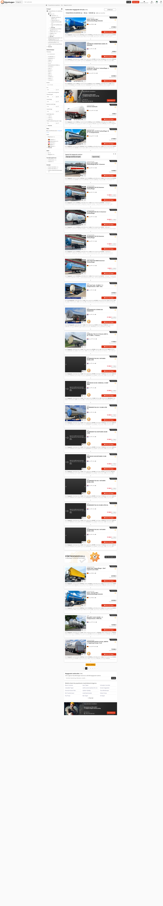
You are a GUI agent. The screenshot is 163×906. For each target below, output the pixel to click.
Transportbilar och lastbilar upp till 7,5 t (55, 29)
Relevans (110, 9)
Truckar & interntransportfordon (55, 44)
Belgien (52, 144)
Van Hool (50, 66)
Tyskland (52, 139)
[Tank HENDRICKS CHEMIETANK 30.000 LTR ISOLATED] (75, 50)
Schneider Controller (105, 685)
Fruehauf (50, 80)
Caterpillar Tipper (69, 688)
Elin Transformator (69, 693)
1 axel (50, 116)
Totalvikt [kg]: (49, 109)
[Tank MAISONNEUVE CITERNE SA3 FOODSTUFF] (75, 315)
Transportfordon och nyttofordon (55, 11)
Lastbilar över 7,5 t (55, 31)
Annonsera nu (111, 100)
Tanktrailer (54, 15)
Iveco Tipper (85, 685)
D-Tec (50, 61)
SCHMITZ (50, 76)
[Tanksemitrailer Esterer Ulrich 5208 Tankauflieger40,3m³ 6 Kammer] (75, 169)
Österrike (52, 142)
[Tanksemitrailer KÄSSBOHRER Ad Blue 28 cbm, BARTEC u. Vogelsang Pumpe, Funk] (75, 647)
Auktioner (51, 161)
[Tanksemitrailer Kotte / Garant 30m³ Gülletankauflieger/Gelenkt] (75, 25)
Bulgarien (52, 146)
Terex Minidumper (104, 690)
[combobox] (55, 137)
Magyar (50, 60)
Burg (49, 71)
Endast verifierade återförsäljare (55, 171)
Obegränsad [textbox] (51, 136)
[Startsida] (46, 5)
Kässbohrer (51, 58)
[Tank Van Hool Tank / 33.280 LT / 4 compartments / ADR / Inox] (75, 291)
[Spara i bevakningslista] (115, 20)
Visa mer (91, 698)
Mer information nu (110, 557)
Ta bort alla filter (101, 13)
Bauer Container (69, 685)
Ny (49, 152)
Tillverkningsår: (50, 94)
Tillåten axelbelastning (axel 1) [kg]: (54, 120)
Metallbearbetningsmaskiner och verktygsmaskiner (55, 38)
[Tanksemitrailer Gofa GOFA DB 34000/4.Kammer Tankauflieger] (75, 267)
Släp (52, 14)
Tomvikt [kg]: (49, 99)
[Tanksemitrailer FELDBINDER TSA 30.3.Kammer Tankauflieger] (75, 193)
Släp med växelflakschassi (56, 25)
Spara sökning (91, 664)
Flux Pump (67, 695)
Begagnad (51, 154)
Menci (50, 75)
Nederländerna (54, 141)
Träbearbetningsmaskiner (55, 40)
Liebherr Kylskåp (87, 690)
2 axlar (50, 117)
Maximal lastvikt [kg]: (51, 104)
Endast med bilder (53, 167)
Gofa (49, 73)
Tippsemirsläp (55, 20)
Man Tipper (85, 695)
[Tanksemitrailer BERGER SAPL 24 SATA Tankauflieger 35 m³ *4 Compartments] (75, 137)
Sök (129, 2)
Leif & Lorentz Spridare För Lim (90, 688)
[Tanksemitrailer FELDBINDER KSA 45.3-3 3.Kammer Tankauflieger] (75, 218)
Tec (49, 63)
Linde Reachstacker (87, 693)
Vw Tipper (102, 695)
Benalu (50, 70)
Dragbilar (53, 33)
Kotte (50, 68)
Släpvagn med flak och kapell (56, 18)
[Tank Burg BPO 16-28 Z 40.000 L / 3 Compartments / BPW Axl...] (75, 623)
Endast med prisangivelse (53, 92)
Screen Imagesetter (104, 688)
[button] (161, 2)
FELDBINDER (51, 56)
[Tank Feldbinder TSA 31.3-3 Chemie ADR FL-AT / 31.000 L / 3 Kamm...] (75, 340)
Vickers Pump (103, 693)
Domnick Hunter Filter (70, 690)
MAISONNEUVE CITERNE (54, 65)
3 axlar (50, 119)
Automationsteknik (53, 42)
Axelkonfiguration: (50, 114)
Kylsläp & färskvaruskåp (56, 22)
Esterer (50, 78)
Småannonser (52, 160)
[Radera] (81, 13)
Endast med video (52, 168)
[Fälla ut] (91, 39)
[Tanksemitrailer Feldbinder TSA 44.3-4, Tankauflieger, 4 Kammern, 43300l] (75, 74)
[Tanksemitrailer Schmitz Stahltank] (75, 112)
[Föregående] (66, 25)
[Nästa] (84, 25)
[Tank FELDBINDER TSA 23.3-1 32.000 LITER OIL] (75, 413)
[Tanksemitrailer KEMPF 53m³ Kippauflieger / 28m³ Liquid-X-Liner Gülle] (75, 574)
